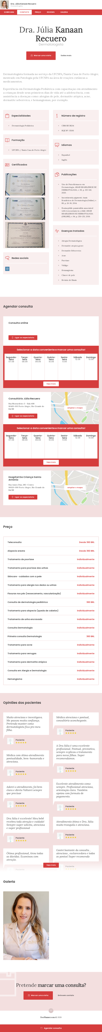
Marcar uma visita (42, 55)
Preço (38, 12)
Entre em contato (66, 995)
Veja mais (51, 384)
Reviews (51, 12)
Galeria (64, 12)
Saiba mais (66, 55)
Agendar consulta (53, 1028)
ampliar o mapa (75, 408)
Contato (24, 12)
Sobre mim (9, 12)
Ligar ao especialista (24, 337)
